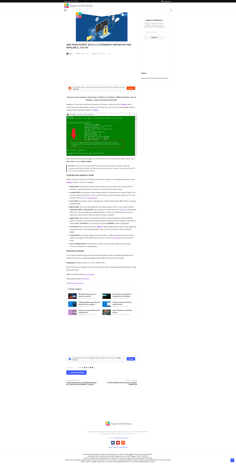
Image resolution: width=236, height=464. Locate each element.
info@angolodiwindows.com (121, 438)
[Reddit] (123, 443)
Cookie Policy (123, 447)
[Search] (171, 10)
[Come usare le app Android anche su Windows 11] (72, 312)
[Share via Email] (92, 367)
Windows (124, 104)
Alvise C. (70, 53)
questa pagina (89, 274)
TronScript (85, 279)
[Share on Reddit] (86, 367)
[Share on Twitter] (82, 368)
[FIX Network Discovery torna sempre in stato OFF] (72, 296)
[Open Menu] (65, 10)
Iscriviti (154, 37)
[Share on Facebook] (80, 367)
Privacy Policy (113, 447)
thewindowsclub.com (76, 283)
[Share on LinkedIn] (84, 367)
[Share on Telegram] (90, 367)
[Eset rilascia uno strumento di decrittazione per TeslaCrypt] (106, 296)
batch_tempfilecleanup (89, 198)
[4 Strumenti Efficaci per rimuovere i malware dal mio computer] (72, 304)
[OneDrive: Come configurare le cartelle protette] (106, 304)
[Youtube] (118, 443)
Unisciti (131, 88)
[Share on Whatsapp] (88, 367)
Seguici (131, 359)
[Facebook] (113, 443)
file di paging (116, 238)
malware (124, 209)
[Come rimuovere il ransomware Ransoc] (106, 312)
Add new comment (77, 372)
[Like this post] (78, 367)
